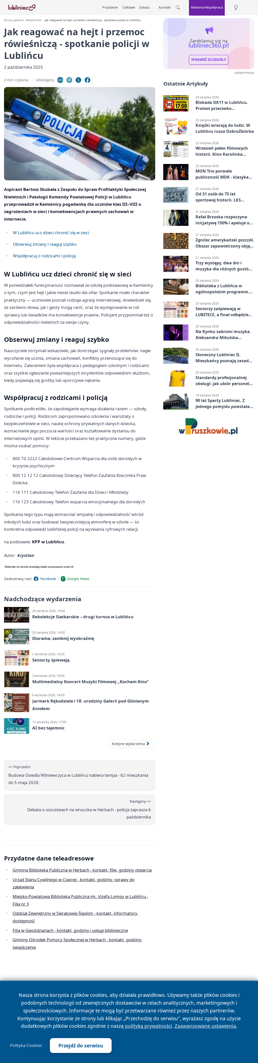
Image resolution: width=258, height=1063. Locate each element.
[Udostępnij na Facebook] (87, 80)
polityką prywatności (148, 1026)
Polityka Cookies (26, 1045)
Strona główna (13, 20)
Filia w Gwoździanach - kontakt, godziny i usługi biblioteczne (70, 930)
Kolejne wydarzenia (128, 743)
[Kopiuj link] (60, 80)
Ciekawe (129, 7)
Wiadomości (34, 20)
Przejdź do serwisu (80, 1045)
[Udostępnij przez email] (69, 80)
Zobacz (144, 7)
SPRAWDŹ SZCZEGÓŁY (208, 59)
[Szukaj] (178, 7)
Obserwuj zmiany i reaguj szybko (45, 244)
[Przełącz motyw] (236, 7)
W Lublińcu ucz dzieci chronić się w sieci (51, 232)
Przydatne (110, 7)
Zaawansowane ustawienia (205, 1026)
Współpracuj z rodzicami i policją (44, 256)
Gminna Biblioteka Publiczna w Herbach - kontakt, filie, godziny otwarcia (82, 870)
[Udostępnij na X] (78, 80)
